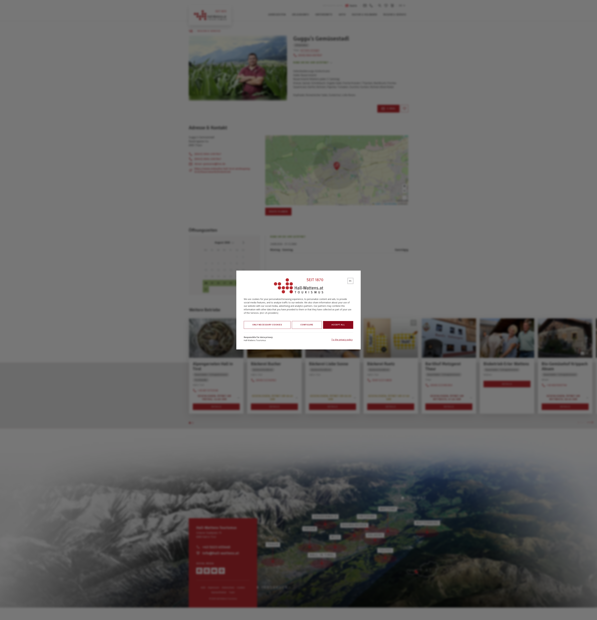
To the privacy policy (342, 339)
